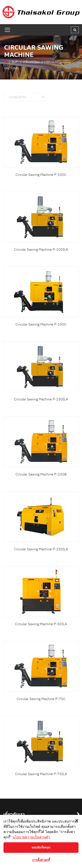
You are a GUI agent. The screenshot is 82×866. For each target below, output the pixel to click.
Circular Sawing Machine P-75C (41, 699)
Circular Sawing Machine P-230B (41, 474)
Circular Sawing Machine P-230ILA (41, 549)
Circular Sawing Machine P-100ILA (41, 249)
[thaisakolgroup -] (41, 11)
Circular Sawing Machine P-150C (41, 324)
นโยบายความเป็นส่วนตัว (31, 837)
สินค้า (15, 62)
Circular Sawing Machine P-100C (41, 174)
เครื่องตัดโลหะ (31, 62)
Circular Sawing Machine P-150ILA (41, 399)
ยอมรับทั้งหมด (41, 847)
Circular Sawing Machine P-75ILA (41, 774)
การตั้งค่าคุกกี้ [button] (41, 860)
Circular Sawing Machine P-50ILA (41, 624)
